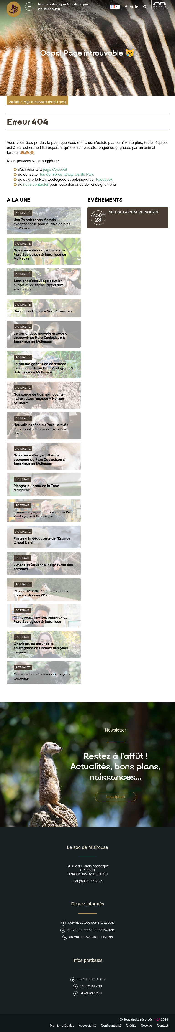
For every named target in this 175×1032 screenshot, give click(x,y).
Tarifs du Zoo (91, 986)
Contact (162, 1025)
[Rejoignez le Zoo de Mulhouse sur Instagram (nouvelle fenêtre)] (131, 7)
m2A (157, 1019)
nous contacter (36, 184)
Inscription (115, 796)
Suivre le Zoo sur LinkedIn (91, 936)
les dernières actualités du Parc (67, 174)
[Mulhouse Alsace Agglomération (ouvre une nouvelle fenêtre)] (159, 9)
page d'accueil (55, 169)
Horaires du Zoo (91, 979)
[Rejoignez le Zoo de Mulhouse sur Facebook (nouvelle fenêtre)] (126, 7)
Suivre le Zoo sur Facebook (91, 922)
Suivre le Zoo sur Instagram (91, 929)
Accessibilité (87, 1025)
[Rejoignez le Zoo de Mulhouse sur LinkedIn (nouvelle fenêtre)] (136, 7)
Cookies (146, 1025)
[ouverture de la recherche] (144, 7)
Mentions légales (62, 1025)
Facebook (104, 179)
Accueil (14, 102)
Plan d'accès (91, 993)
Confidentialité (111, 1025)
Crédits (131, 1025)
